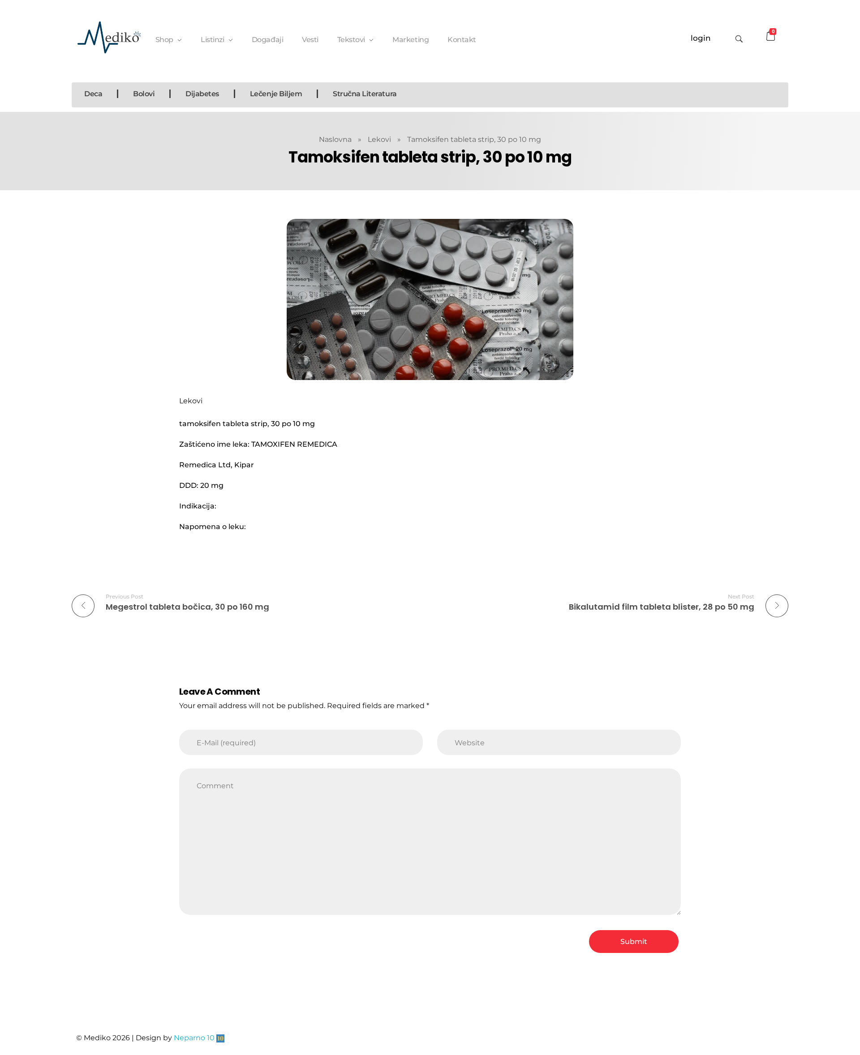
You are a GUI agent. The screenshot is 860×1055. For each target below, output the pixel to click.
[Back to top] (772, 1012)
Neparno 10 (194, 1038)
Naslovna (335, 139)
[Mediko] (109, 37)
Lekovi (379, 139)
